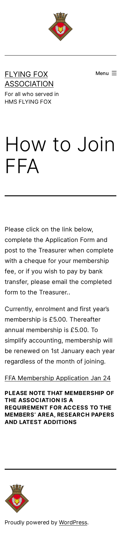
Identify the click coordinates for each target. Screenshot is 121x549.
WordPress (73, 522)
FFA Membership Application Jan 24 (58, 378)
